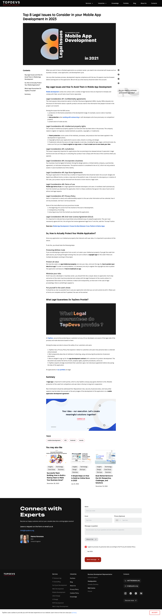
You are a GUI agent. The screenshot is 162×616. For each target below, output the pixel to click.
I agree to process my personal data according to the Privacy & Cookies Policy (111, 547)
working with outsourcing (71, 117)
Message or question (91, 526)
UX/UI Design (56, 596)
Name (86, 506)
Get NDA (90, 551)
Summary (28, 94)
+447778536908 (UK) (133, 580)
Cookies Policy (74, 593)
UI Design (55, 599)
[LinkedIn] (119, 70)
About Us (143, 3)
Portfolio (126, 3)
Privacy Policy (74, 589)
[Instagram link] (125, 593)
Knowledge (115, 3)
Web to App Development (60, 606)
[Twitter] (119, 79)
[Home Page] (11, 3)
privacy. (74, 612)
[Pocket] (119, 83)
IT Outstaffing (56, 581)
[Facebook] (119, 74)
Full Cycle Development (59, 585)
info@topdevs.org (27, 530)
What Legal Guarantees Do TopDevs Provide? (33, 89)
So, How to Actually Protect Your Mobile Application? (33, 84)
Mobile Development (58, 592)
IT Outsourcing (56, 578)
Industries (73, 574)
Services (55, 574)
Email (86, 516)
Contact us (81, 419)
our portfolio (61, 369)
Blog (134, 3)
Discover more (129, 600)
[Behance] (136, 593)
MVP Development (58, 603)
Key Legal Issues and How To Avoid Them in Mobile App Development (33, 77)
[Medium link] (141, 593)
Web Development (58, 589)
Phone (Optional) (119, 516)
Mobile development (52, 91)
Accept (155, 612)
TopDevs (50, 338)
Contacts (154, 3)
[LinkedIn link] (131, 593)
